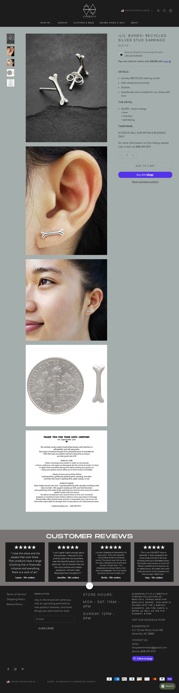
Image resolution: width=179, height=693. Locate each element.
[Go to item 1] (11, 39)
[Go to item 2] (11, 51)
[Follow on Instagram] (15, 669)
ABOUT (135, 23)
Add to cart (145, 166)
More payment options (145, 182)
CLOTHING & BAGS (83, 23)
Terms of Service (16, 594)
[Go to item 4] (11, 73)
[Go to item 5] (11, 83)
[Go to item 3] (11, 63)
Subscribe (46, 628)
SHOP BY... (46, 23)
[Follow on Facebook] (8, 669)
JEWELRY (63, 23)
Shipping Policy (16, 599)
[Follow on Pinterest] (22, 669)
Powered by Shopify (84, 682)
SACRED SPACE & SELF (112, 23)
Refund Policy (15, 604)
